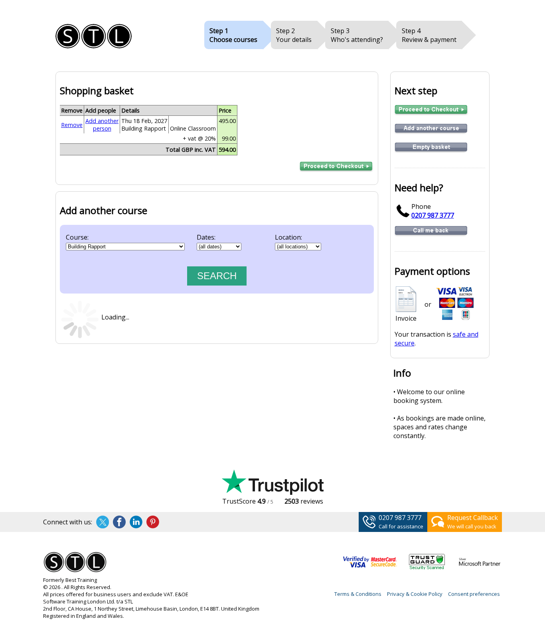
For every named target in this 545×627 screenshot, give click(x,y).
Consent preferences (474, 593)
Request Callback (472, 517)
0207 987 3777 (432, 215)
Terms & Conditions (357, 593)
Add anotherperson (101, 124)
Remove (72, 125)
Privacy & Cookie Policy (414, 593)
